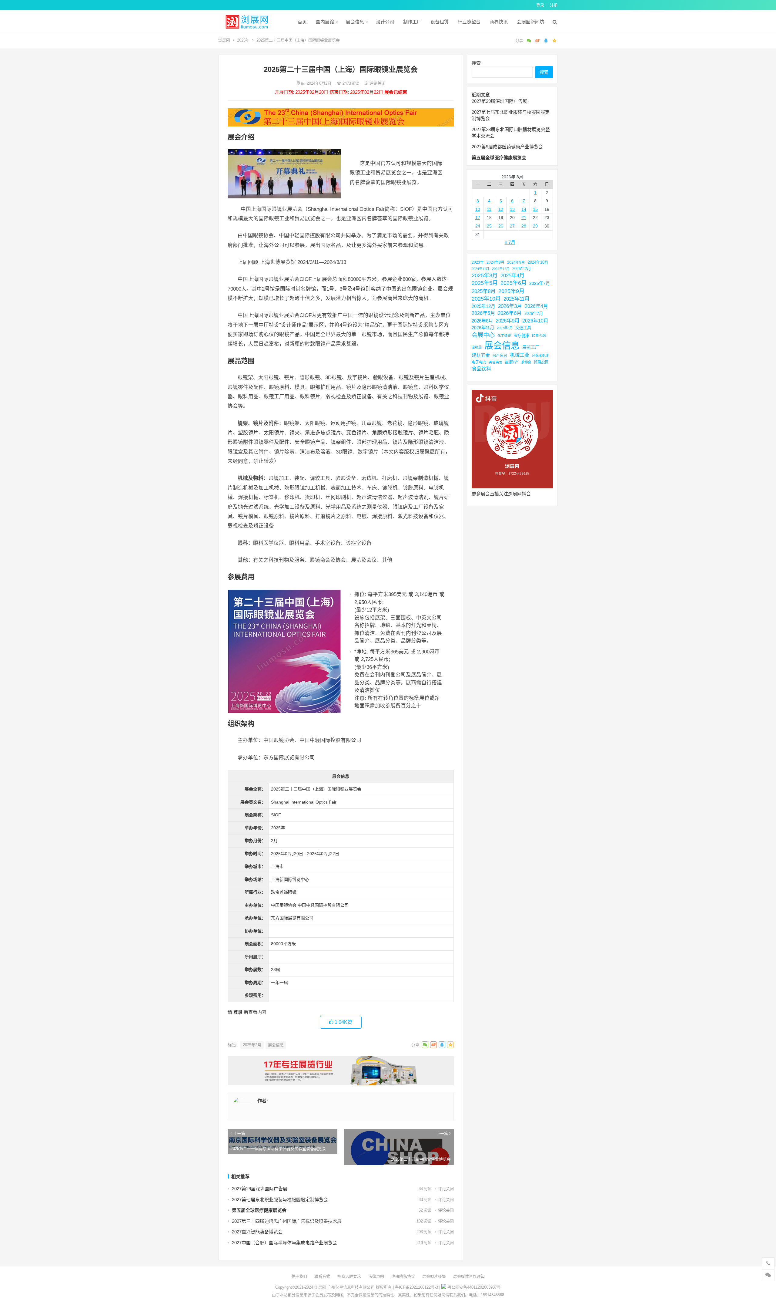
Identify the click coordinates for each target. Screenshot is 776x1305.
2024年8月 (495, 262)
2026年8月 (482, 320)
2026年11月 (483, 327)
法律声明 (376, 1276)
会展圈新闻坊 (530, 21)
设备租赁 (439, 21)
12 (500, 209)
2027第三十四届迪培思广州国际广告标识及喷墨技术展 (287, 1221)
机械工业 (519, 355)
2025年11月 (516, 299)
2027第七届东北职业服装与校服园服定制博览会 (280, 1199)
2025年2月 (252, 1045)
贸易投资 (541, 362)
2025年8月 (484, 291)
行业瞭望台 (469, 21)
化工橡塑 (504, 336)
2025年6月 (513, 283)
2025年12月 (483, 306)
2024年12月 (501, 269)
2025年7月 (539, 283)
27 (512, 226)
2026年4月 (536, 306)
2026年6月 (510, 313)
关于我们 (299, 1276)
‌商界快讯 (499, 21)
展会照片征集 (434, 1276)
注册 (554, 5)
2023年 (478, 262)
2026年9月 (508, 321)
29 (535, 226)
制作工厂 (412, 21)
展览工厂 (530, 347)
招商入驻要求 (349, 1276)
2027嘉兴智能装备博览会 (257, 1231)
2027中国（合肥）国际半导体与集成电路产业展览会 (284, 1242)
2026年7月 (533, 313)
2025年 (243, 40)
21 (523, 217)
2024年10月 (538, 262)
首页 (302, 21)
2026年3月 (510, 306)
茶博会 (526, 362)
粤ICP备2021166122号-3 (416, 1287)
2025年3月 (485, 275)
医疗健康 (521, 335)
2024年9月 (516, 262)
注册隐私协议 (403, 1276)
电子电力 (479, 362)
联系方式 (322, 1276)
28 (523, 226)
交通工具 (523, 327)
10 (477, 209)
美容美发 (495, 362)
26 (500, 226)
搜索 (476, 63)
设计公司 (385, 21)
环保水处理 (540, 355)
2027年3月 (505, 328)
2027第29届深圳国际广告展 (259, 1188)
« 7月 (510, 242)
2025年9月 (511, 291)
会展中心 (483, 335)
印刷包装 (539, 336)
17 (477, 217)
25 (489, 226)
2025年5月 (485, 283)
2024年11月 (480, 269)
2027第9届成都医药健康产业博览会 (507, 146)
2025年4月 (512, 275)
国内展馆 (325, 21)
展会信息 (355, 21)
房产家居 (500, 355)
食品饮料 (481, 368)
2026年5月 (483, 313)
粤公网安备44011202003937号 (474, 1287)
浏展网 (224, 40)
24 (477, 226)
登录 (540, 5)
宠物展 (477, 347)
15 (535, 209)
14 (523, 209)
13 (512, 209)
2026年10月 (535, 320)
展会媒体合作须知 (469, 1276)
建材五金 (481, 355)
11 (489, 209)
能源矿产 (511, 362)
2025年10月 (486, 299)
